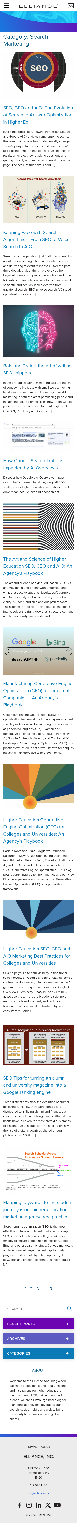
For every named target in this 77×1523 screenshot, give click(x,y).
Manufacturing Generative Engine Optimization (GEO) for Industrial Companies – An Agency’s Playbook (38, 694)
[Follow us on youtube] (57, 1505)
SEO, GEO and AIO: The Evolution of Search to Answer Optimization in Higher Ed (38, 115)
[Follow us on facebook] (19, 1505)
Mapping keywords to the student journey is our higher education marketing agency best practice (38, 1209)
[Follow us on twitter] (48, 1505)
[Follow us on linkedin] (38, 1505)
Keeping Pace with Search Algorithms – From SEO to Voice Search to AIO (36, 239)
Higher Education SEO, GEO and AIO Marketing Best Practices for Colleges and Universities (36, 956)
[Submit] (69, 1309)
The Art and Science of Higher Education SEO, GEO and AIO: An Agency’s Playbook (37, 566)
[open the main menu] (6, 5)
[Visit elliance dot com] (38, 6)
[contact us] (71, 5)
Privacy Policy (38, 1447)
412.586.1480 (38, 1485)
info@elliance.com (38, 1493)
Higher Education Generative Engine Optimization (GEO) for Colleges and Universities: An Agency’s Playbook (34, 830)
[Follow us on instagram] (29, 1505)
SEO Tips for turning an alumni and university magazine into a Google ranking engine (34, 1085)
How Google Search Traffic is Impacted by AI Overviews (33, 464)
